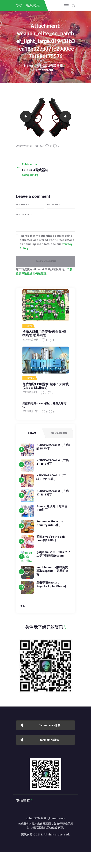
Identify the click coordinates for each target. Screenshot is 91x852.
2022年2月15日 (30, 411)
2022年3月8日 (29, 392)
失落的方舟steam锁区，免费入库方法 (44, 405)
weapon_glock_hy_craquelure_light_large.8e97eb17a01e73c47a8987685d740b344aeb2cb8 (69, 116)
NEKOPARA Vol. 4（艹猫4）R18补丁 (52, 461)
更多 (22, 606)
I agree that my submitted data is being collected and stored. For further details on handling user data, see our (47, 242)
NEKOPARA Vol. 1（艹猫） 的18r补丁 (51, 477)
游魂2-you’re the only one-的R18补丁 (50, 538)
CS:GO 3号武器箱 (50, 66)
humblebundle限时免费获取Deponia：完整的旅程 (52, 570)
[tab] (32, 433)
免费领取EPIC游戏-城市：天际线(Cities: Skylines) (45, 386)
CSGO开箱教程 (59, 433)
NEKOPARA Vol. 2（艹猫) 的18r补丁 (53, 446)
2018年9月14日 (24, 145)
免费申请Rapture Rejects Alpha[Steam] (51, 584)
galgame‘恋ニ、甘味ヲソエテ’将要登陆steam (53, 553)
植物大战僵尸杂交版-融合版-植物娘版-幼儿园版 (44, 333)
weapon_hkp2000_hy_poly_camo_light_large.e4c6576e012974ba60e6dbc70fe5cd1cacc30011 (24, 116)
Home (28, 66)
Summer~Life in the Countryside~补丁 (49, 523)
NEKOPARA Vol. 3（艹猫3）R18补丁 (52, 492)
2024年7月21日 (30, 339)
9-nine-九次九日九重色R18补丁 (51, 507)
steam (31, 378)
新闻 (30, 326)
